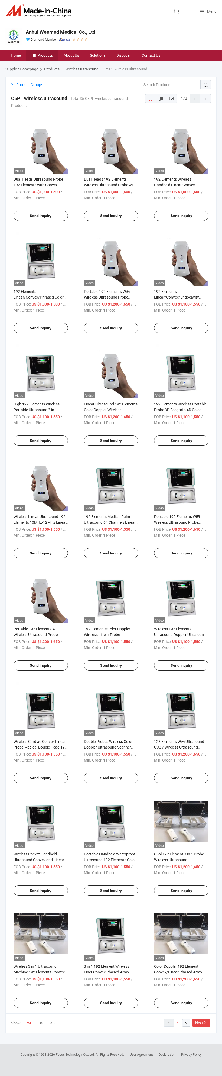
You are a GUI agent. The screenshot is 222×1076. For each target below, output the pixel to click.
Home (16, 55)
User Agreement (141, 1054)
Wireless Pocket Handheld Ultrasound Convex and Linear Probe (39, 859)
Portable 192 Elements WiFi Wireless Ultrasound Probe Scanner (107, 297)
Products (45, 55)
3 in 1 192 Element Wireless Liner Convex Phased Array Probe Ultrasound (106, 972)
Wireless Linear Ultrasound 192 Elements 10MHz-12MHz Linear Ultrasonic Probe (40, 522)
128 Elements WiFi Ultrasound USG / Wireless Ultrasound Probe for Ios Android (179, 747)
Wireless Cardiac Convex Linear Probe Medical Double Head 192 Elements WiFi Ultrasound (40, 747)
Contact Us (151, 55)
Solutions (98, 55)
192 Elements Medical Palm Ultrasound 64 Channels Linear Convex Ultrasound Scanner (110, 522)
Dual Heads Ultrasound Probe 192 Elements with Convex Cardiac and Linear (38, 185)
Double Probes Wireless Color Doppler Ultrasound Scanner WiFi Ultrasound (108, 747)
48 (52, 1023)
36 (41, 1023)
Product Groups (29, 84)
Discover (123, 55)
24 (29, 1023)
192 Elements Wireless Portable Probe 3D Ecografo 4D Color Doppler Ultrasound (180, 409)
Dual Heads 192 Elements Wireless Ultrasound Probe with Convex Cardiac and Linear (110, 185)
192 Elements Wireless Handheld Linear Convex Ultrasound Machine (174, 185)
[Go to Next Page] (205, 98)
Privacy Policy (191, 1054)
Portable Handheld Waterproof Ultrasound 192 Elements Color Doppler (110, 859)
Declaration (167, 1054)
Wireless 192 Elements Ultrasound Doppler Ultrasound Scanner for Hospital (180, 634)
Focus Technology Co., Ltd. (76, 1054)
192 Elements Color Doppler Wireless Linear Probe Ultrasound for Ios (107, 634)
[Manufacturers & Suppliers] (39, 10)
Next (199, 1022)
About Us (71, 55)
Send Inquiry (40, 216)
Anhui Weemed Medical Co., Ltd (60, 32)
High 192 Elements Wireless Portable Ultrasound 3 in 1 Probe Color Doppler (37, 409)
